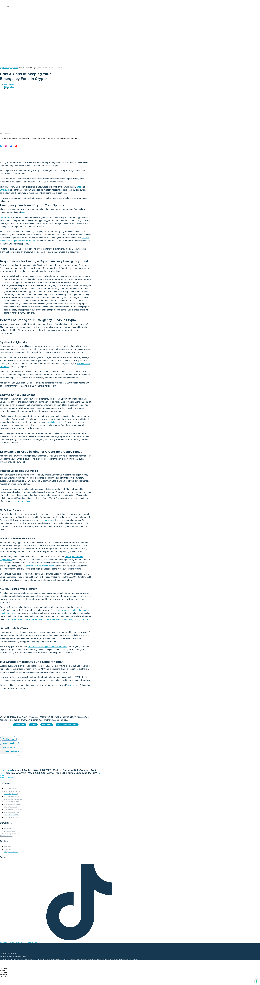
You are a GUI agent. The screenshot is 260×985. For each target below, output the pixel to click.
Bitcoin (80, 187)
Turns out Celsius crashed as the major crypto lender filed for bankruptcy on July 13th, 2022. (49, 619)
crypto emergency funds (9, 68)
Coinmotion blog (19, 724)
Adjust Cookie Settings (6, 836)
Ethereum (4, 190)
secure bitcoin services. (21, 501)
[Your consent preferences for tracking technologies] (256, 981)
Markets (11, 7)
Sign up (70, 685)
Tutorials (33, 724)
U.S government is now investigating (38, 566)
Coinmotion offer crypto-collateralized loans (47, 646)
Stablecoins (5, 217)
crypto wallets (48, 520)
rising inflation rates (54, 422)
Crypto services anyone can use (66, 724)
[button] (58, 968)
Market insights (46, 724)
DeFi (23, 212)
